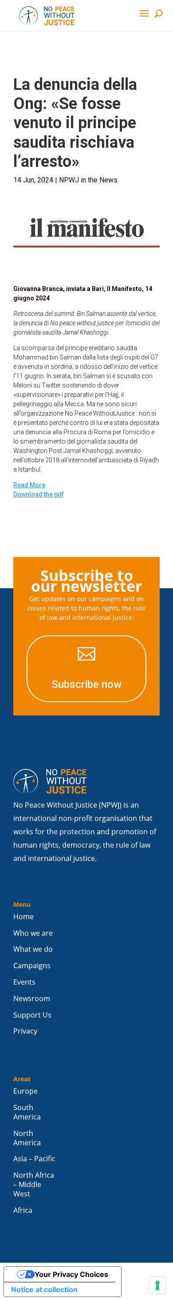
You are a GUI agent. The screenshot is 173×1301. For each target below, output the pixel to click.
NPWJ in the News (88, 180)
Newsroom (31, 998)
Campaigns (32, 965)
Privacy (25, 1031)
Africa (22, 1210)
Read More (29, 485)
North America (27, 1138)
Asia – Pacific (34, 1159)
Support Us (32, 1015)
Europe (25, 1091)
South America (27, 1112)
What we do (33, 949)
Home (23, 916)
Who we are (33, 933)
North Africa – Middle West (33, 1185)
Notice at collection (44, 1289)
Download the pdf (38, 494)
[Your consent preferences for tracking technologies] (157, 1285)
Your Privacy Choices (71, 1274)
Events (24, 982)
